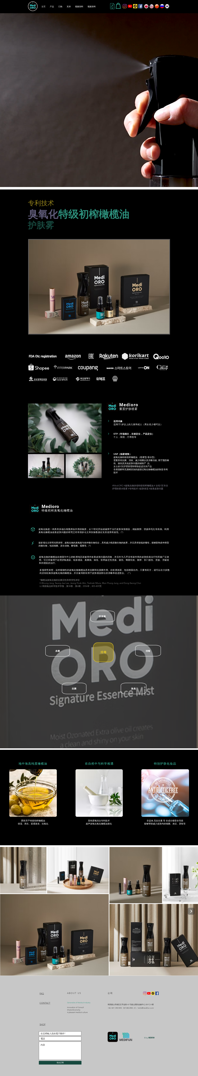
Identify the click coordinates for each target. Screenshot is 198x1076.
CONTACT (45, 1003)
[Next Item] (191, 911)
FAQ (42, 993)
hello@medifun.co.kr (146, 1008)
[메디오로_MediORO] (125, 6)
